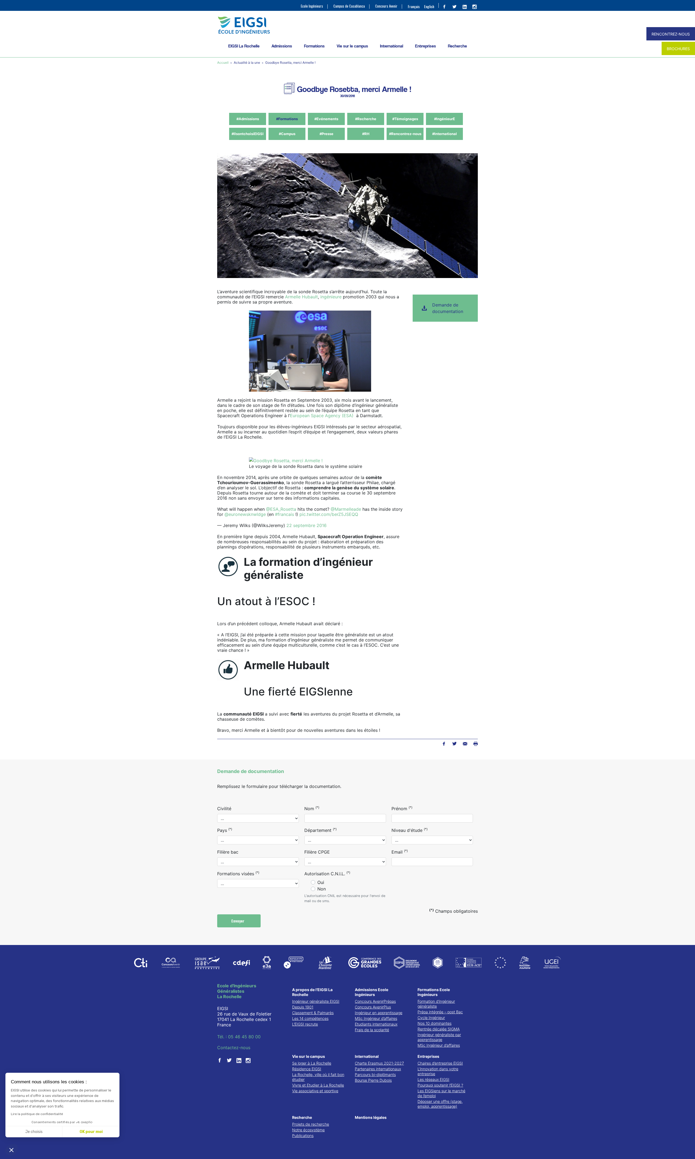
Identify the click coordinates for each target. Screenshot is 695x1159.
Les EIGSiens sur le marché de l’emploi (441, 1093)
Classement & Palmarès (313, 1012)
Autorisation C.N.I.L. (327, 873)
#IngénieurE (444, 119)
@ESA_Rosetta (281, 509)
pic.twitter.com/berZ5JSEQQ (328, 514)
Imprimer (475, 744)
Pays (224, 830)
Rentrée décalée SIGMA (439, 1029)
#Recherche (365, 119)
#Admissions (247, 119)
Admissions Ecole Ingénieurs (371, 992)
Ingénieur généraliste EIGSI (315, 1001)
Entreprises (425, 46)
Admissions (281, 46)
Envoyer (238, 921)
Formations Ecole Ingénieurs (434, 992)
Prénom (401, 808)
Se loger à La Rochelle (311, 1063)
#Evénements (326, 119)
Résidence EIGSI (306, 1069)
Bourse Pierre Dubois (373, 1080)
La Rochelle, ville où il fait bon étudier (318, 1077)
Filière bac (227, 852)
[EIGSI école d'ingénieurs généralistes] (347, 25)
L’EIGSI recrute (305, 1024)
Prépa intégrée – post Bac (440, 1012)
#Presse (326, 134)
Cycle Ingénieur (431, 1017)
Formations (314, 46)
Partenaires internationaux (378, 1069)
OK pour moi (91, 1131)
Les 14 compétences (310, 1018)
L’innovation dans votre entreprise (438, 1071)
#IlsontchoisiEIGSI (248, 134)
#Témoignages (405, 119)
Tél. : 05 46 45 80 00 (239, 1036)
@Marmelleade (346, 509)
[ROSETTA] (286, 460)
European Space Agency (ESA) (321, 415)
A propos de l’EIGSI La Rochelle (312, 992)
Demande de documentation (447, 308)
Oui (320, 882)
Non (321, 889)
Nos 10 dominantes (434, 1023)
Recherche (457, 46)
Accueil (223, 62)
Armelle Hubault (301, 296)
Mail (465, 744)
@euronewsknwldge (245, 514)
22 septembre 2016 (306, 525)
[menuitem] (414, 6)
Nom (311, 808)
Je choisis (34, 1131)
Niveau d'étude (409, 830)
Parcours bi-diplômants (375, 1074)
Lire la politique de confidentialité (37, 1114)
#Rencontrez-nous (405, 134)
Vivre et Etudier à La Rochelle (318, 1085)
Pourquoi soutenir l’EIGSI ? (440, 1085)
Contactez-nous (233, 1047)
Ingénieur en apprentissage (378, 1012)
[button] (11, 1149)
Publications (303, 1135)
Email (399, 852)
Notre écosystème (308, 1130)
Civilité (224, 808)
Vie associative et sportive (315, 1090)
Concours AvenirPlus (373, 1007)
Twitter (454, 744)
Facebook (443, 744)
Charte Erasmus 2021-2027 (379, 1063)
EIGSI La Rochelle (244, 46)
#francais (284, 514)
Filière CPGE (317, 852)
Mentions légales (371, 1117)
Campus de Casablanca (349, 6)
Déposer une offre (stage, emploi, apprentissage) (440, 1104)
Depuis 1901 (302, 1007)
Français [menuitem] (414, 6)
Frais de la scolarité (372, 1029)
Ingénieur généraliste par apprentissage (439, 1037)
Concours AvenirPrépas (375, 1001)
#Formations (287, 119)
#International (444, 134)
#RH (365, 134)
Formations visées (238, 873)
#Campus (287, 134)
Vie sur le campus (352, 46)
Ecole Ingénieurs (312, 6)
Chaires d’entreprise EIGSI (440, 1063)
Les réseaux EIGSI (433, 1079)
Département (320, 830)
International (391, 46)
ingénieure (331, 296)
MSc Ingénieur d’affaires (376, 1018)
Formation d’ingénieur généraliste (436, 1003)
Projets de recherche (310, 1124)
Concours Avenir (386, 6)
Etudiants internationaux (376, 1024)
